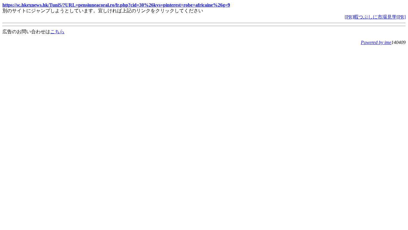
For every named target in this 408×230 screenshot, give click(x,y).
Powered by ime (376, 42)
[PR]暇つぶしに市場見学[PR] (375, 16)
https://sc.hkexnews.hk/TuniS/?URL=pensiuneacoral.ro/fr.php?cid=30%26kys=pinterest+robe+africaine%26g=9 (116, 4)
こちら (57, 31)
